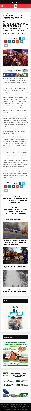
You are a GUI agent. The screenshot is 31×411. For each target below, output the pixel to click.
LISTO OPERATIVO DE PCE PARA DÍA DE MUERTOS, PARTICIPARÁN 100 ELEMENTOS (15, 200)
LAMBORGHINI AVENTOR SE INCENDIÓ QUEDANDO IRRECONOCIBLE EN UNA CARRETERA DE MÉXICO (15, 242)
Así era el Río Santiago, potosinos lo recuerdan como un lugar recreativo (14, 290)
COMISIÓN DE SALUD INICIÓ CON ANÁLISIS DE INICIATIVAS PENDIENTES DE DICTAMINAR (15, 211)
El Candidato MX (11, 34)
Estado (4, 21)
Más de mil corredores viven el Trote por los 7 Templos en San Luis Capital (14, 267)
